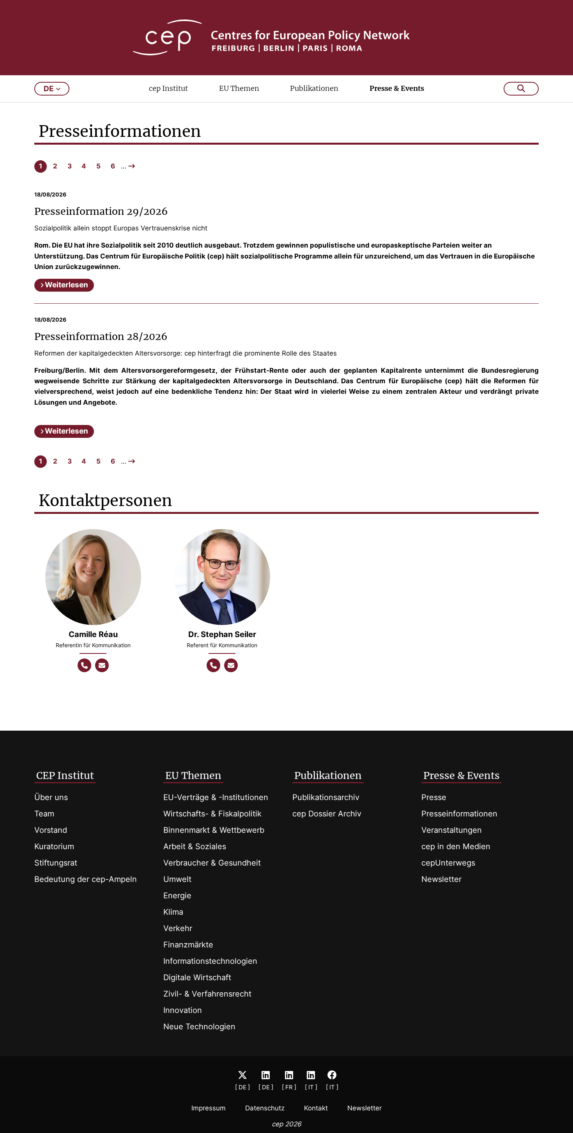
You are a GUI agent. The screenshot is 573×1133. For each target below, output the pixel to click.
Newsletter (441, 879)
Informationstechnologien (210, 961)
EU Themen (239, 88)
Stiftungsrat (55, 862)
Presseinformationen (459, 813)
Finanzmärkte (188, 944)
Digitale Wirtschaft (197, 977)
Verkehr (177, 928)
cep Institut (168, 88)
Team (44, 813)
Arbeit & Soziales (194, 846)
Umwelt (177, 879)
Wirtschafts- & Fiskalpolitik (212, 813)
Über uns (51, 797)
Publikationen (314, 88)
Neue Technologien (199, 1026)
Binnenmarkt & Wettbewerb (213, 830)
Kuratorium (54, 846)
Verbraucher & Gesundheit (212, 862)
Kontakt (316, 1108)
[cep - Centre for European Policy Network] (286, 37)
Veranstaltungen (451, 830)
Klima (173, 912)
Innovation (182, 1010)
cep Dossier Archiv (326, 813)
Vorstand (50, 830)
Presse (433, 797)
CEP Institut (65, 775)
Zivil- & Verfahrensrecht (207, 993)
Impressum (208, 1108)
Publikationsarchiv (325, 797)
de (49, 88)
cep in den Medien (455, 846)
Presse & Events (397, 88)
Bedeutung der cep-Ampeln (85, 879)
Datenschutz (265, 1108)
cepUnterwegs (448, 862)
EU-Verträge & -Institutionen (215, 797)
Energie (177, 895)
